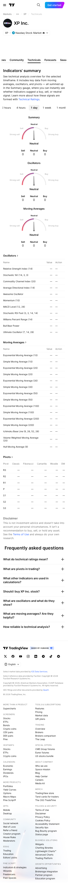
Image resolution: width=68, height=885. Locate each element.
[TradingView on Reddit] (58, 656)
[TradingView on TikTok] (51, 656)
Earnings (7, 769)
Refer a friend (10, 830)
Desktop (7, 813)
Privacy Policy (42, 817)
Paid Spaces (9, 877)
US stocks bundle (44, 756)
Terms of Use (21, 534)
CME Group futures (45, 749)
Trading (7, 850)
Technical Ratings (29, 99)
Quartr (46, 690)
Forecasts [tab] (50, 60)
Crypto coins (9, 728)
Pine (5, 739)
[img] (43, 32)
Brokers (39, 732)
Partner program (43, 875)
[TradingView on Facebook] (13, 656)
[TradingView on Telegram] (43, 656)
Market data (41, 715)
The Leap (40, 739)
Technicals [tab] (34, 60)
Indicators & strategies (14, 867)
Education (8, 854)
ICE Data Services (39, 671)
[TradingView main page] (12, 5)
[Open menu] (4, 5)
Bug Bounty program (46, 831)
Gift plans (40, 719)
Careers (39, 779)
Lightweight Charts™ (45, 851)
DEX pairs (8, 735)
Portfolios (8, 786)
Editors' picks (10, 857)
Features (39, 708)
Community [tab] (17, 60)
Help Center (41, 776)
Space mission (42, 769)
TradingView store (44, 793)
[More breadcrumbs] (17, 14)
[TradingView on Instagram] (28, 656)
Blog (37, 772)
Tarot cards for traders (47, 796)
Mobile (6, 810)
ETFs (5, 721)
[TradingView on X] (5, 656)
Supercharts (9, 708)
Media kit (40, 783)
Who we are (41, 766)
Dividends (8, 772)
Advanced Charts (44, 854)
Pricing (38, 712)
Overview (40, 728)
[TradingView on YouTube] (20, 656)
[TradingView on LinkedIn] (36, 656)
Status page (41, 834)
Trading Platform (44, 858)
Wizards (7, 870)
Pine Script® (9, 800)
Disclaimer (40, 813)
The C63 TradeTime (45, 800)
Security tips (41, 827)
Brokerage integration (46, 871)
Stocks (6, 718)
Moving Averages (13, 342)
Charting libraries (44, 847)
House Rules (9, 837)
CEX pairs (8, 732)
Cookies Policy (42, 820)
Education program (45, 878)
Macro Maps (9, 796)
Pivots (7, 457)
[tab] (21, 107)
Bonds (6, 725)
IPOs (5, 776)
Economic (8, 766)
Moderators (9, 840)
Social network (10, 823)
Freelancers (9, 874)
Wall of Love (9, 826)
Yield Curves (9, 789)
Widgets (39, 844)
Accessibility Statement (47, 824)
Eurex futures (42, 752)
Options (7, 793)
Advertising (41, 868)
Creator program (11, 833)
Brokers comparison (45, 735)
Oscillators (9, 255)
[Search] (38, 5)
